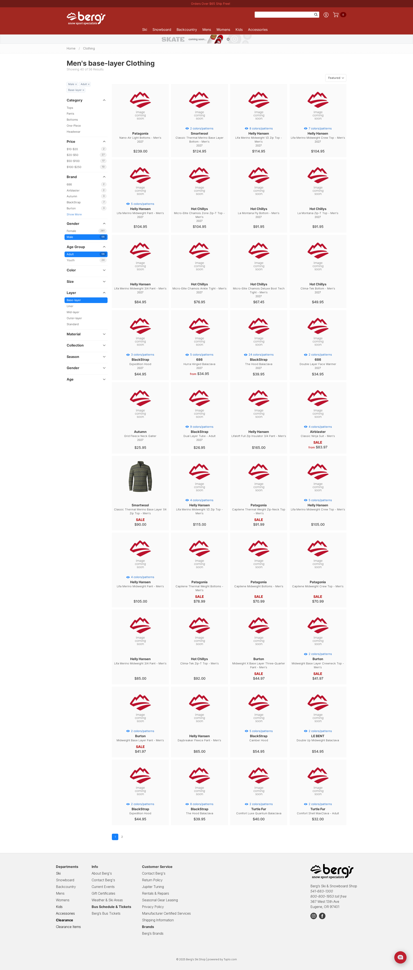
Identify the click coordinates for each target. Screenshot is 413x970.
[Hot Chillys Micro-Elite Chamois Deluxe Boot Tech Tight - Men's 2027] (259, 274)
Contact (153, 873)
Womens (223, 29)
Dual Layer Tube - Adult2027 (199, 433)
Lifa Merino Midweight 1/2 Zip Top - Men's (199, 507)
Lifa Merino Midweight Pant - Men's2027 (140, 210)
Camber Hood (261, 735)
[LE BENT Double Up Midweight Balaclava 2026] (318, 726)
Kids (239, 29)
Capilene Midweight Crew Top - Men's (318, 584)
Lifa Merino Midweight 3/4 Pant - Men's (140, 661)
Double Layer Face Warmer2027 (318, 361)
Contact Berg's (103, 880)
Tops (70, 107)
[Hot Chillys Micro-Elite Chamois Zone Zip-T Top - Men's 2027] (199, 199)
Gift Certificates (103, 893)
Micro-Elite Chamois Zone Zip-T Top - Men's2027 (199, 214)
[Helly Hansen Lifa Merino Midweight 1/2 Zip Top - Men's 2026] (199, 495)
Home (71, 48)
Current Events (103, 887)
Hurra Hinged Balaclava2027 (199, 361)
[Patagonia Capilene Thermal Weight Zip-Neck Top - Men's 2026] (259, 495)
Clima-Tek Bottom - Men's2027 (318, 288)
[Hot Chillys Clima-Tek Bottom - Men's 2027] (318, 274)
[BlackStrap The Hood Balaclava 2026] (199, 799)
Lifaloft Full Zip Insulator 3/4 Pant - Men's (258, 434)
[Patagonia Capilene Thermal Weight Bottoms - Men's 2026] (199, 572)
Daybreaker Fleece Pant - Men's (199, 738)
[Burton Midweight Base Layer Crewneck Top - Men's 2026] (318, 649)
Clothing (89, 48)
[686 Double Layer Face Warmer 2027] (318, 350)
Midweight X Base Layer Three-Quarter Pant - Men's (258, 663)
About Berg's (102, 873)
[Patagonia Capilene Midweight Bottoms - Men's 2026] (259, 572)
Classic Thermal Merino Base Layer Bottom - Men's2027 (199, 137)
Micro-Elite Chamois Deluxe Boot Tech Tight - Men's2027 (259, 290)
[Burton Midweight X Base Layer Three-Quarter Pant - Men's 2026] (259, 649)
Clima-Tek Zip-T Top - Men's (199, 661)
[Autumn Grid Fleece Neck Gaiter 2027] (140, 422)
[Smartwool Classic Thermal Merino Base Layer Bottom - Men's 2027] (199, 123)
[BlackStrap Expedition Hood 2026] (140, 799)
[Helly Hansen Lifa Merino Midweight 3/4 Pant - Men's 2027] (140, 274)
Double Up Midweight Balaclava (318, 735)
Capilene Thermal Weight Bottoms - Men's (199, 586)
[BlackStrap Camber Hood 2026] (259, 726)
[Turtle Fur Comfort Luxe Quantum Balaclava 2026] (259, 799)
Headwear (73, 131)
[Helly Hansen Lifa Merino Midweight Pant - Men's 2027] (140, 199)
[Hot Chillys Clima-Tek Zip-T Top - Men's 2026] (199, 649)
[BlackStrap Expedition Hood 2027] (140, 350)
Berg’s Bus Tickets (106, 913)
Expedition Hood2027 (141, 361)
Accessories (258, 29)
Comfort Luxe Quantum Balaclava (258, 808)
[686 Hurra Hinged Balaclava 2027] (199, 350)
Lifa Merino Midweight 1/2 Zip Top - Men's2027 (258, 137)
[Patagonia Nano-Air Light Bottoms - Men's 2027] (140, 123)
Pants (70, 113)
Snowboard (162, 29)
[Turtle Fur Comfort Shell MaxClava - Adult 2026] (318, 799)
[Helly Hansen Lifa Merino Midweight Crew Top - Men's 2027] (318, 123)
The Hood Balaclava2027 (259, 361)
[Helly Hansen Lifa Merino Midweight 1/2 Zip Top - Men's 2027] (259, 123)
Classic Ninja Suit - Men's (318, 431)
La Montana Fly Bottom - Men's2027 (258, 213)
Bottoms (72, 119)
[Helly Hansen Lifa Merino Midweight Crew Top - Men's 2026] (318, 495)
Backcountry (187, 29)
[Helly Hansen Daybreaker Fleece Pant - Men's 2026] (199, 726)
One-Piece (74, 125)
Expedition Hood (141, 808)
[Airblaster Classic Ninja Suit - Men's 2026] (318, 422)
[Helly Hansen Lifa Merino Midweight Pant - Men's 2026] (140, 572)
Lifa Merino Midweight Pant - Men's (140, 581)
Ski (144, 29)
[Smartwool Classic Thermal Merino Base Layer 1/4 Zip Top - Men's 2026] (140, 495)
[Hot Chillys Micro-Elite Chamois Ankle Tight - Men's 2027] (199, 274)
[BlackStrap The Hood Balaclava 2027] (259, 350)
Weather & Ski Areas (107, 900)
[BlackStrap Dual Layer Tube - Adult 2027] (199, 422)
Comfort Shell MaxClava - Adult (318, 808)
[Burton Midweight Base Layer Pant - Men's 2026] (140, 726)
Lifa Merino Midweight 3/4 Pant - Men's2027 (140, 288)
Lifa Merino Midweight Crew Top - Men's (318, 505)
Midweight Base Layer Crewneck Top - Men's (318, 660)
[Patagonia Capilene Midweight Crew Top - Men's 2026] (318, 572)
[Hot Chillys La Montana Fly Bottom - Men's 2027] (259, 199)
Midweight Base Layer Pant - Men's (140, 735)
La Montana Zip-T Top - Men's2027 (317, 213)
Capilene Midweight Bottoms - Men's (258, 584)
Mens (206, 29)
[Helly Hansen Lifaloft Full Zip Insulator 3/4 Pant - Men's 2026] (259, 422)
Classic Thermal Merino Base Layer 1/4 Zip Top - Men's (140, 509)
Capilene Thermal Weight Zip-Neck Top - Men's (258, 509)
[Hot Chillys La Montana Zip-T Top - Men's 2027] (318, 199)
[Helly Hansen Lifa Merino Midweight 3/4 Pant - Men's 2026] (140, 649)
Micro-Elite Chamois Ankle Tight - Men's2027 (200, 288)
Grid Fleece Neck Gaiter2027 (140, 435)
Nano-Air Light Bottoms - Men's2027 (140, 137)
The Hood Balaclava (200, 808)
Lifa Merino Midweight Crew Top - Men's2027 (318, 135)
